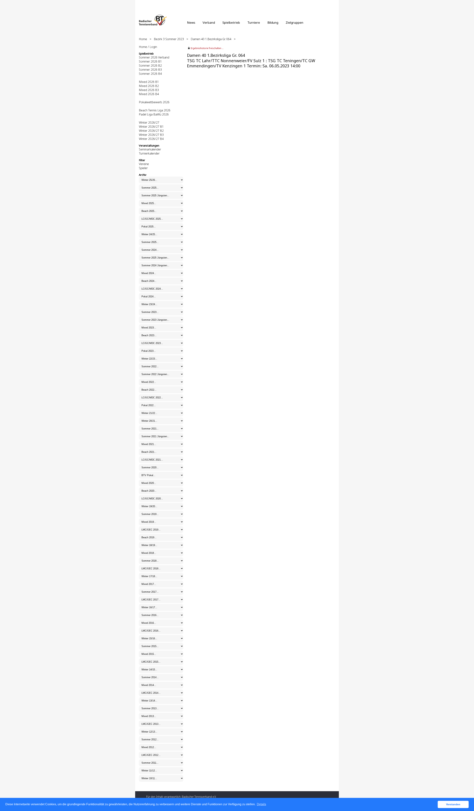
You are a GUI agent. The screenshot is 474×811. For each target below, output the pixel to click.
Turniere (253, 22)
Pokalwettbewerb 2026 (154, 102)
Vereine (144, 164)
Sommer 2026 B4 (150, 74)
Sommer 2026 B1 (150, 61)
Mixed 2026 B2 (149, 86)
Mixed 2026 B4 (149, 94)
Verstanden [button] (453, 804)
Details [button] (261, 804)
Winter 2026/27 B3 (151, 135)
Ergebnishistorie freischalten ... (207, 48)
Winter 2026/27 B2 (151, 131)
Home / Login (148, 47)
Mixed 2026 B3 (149, 90)
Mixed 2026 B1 (149, 82)
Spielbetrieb (231, 22)
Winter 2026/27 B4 (151, 139)
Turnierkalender (149, 153)
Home (143, 39)
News (191, 22)
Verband (209, 22)
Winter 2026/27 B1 (151, 127)
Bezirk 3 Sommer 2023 (169, 39)
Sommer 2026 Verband (154, 57)
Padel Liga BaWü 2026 (154, 114)
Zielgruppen (294, 22)
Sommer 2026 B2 (150, 65)
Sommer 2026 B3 (150, 70)
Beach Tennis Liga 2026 (154, 110)
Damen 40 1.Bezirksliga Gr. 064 (211, 39)
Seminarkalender (150, 149)
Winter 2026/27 (149, 122)
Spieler (143, 168)
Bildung (272, 22)
